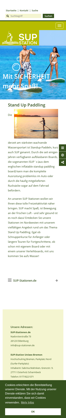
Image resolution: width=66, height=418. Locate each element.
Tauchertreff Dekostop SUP (19, 51)
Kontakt (24, 10)
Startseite (11, 10)
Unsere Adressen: (22, 327)
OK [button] (33, 411)
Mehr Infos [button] (27, 402)
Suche (35, 10)
